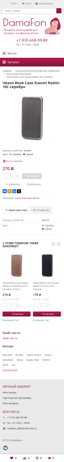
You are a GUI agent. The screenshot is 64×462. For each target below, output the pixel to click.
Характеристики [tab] (18, 210)
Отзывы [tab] (42, 210)
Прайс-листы (10, 338)
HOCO (48, 355)
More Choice (34, 355)
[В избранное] (28, 320)
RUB (13, 3)
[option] (16, 286)
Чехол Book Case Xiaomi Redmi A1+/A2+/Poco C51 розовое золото (15, 286)
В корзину (17, 313)
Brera (20, 359)
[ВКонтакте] (5, 191)
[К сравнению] (23, 320)
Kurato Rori (32, 359)
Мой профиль (11, 403)
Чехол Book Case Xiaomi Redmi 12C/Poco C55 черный (46, 286)
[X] (19, 191)
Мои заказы (9, 392)
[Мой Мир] (14, 191)
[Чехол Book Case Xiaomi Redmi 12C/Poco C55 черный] (47, 265)
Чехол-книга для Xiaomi (27, 198)
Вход (28, 3)
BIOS (5, 364)
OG (13, 364)
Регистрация (46, 3)
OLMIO (20, 355)
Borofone (8, 359)
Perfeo (46, 359)
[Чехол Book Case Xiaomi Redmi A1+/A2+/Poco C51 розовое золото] (17, 265)
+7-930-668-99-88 (32, 40)
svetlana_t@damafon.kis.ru (22, 428)
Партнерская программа (17, 397)
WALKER (7, 355)
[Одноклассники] (9, 191)
